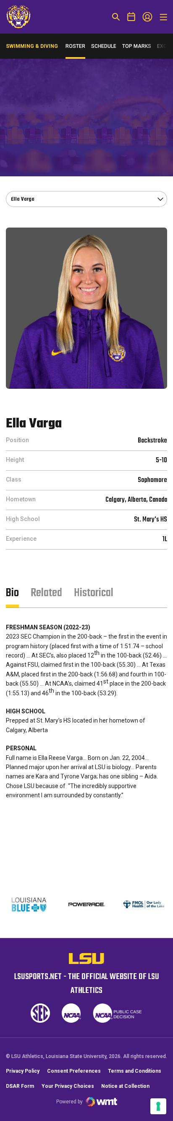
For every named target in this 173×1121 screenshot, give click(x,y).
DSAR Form (20, 1086)
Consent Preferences (74, 1071)
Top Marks (136, 46)
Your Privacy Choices (68, 1086)
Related (46, 593)
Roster (75, 46)
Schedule (103, 46)
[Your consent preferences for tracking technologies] (158, 1106)
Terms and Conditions (134, 1071)
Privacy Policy (22, 1071)
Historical (93, 593)
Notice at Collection (125, 1086)
